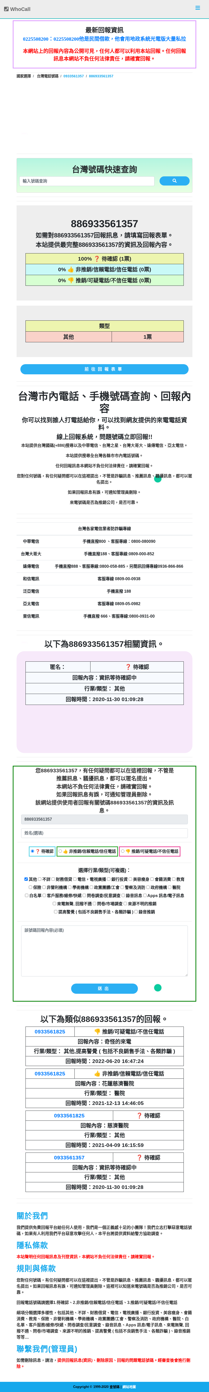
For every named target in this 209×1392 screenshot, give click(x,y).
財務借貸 (63, 879)
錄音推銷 (146, 912)
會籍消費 (162, 879)
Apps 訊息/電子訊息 (165, 895)
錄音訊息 (133, 895)
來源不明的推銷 (141, 904)
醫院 (175, 887)
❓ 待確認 (44, 851)
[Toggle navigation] (198, 9)
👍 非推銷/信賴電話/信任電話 (89, 851)
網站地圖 (129, 1387)
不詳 (45, 879)
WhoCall (20, 9)
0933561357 (69, 1157)
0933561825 (50, 1031)
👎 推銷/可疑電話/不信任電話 (151, 851)
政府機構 (158, 887)
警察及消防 (134, 887)
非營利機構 (56, 887)
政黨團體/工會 (106, 887)
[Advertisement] (104, 115)
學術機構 (80, 887)
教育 (180, 879)
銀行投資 (119, 879)
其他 (32, 879)
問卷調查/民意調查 (103, 895)
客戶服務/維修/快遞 (64, 895)
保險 (36, 887)
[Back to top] (200, 1366)
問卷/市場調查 (109, 904)
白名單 (35, 895)
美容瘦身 (140, 879)
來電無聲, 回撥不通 (74, 904)
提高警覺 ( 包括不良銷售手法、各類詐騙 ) (95, 912)
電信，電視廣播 (91, 879)
